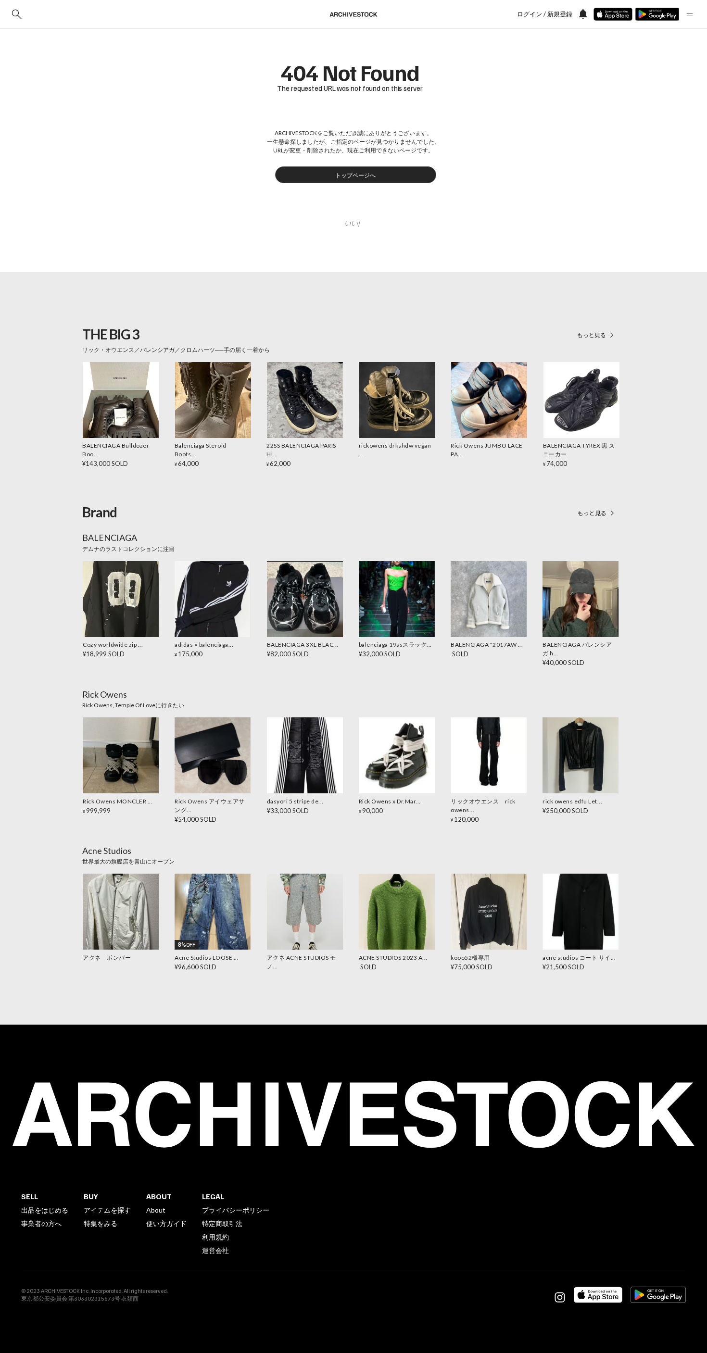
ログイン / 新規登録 (544, 14)
